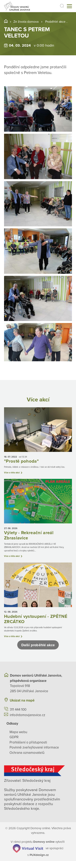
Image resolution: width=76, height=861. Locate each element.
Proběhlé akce (55, 22)
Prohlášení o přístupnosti (28, 742)
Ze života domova (26, 22)
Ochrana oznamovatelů (27, 753)
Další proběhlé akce (38, 645)
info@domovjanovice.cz (27, 715)
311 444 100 (18, 709)
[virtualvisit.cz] (28, 848)
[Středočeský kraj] (38, 770)
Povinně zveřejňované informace (34, 747)
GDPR (14, 737)
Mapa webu (18, 732)
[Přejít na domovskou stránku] (17, 6)
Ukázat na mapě (22, 700)
